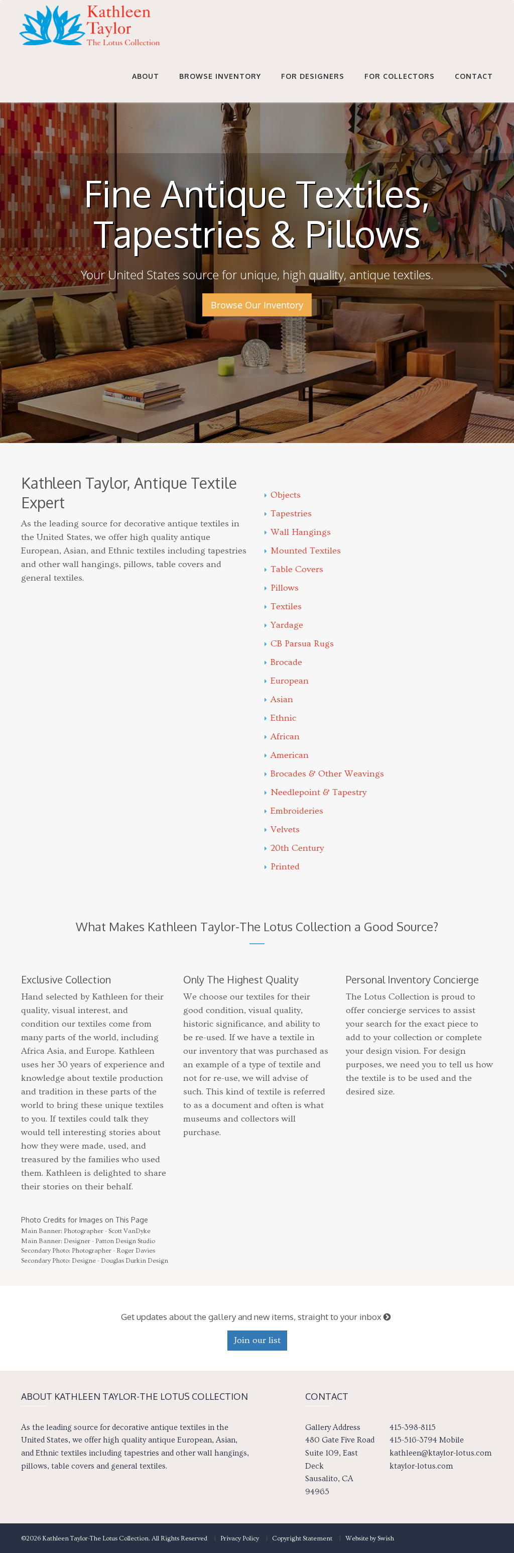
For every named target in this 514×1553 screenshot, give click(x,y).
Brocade (286, 662)
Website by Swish (369, 1538)
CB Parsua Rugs (302, 643)
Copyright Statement (302, 1538)
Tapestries (291, 513)
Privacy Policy (239, 1538)
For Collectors (399, 76)
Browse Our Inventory (257, 305)
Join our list (257, 1340)
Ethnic (283, 718)
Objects (286, 495)
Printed (285, 866)
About (145, 76)
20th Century (297, 848)
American (290, 755)
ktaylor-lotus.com (421, 1466)
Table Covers (297, 569)
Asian (282, 699)
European (290, 681)
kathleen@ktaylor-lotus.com (440, 1453)
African (285, 736)
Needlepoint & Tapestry (318, 792)
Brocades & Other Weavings (327, 773)
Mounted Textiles (306, 550)
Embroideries (297, 811)
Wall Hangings (301, 532)
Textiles (286, 606)
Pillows (285, 588)
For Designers (312, 76)
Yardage (287, 625)
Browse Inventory (220, 76)
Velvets (285, 829)
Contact (474, 76)
